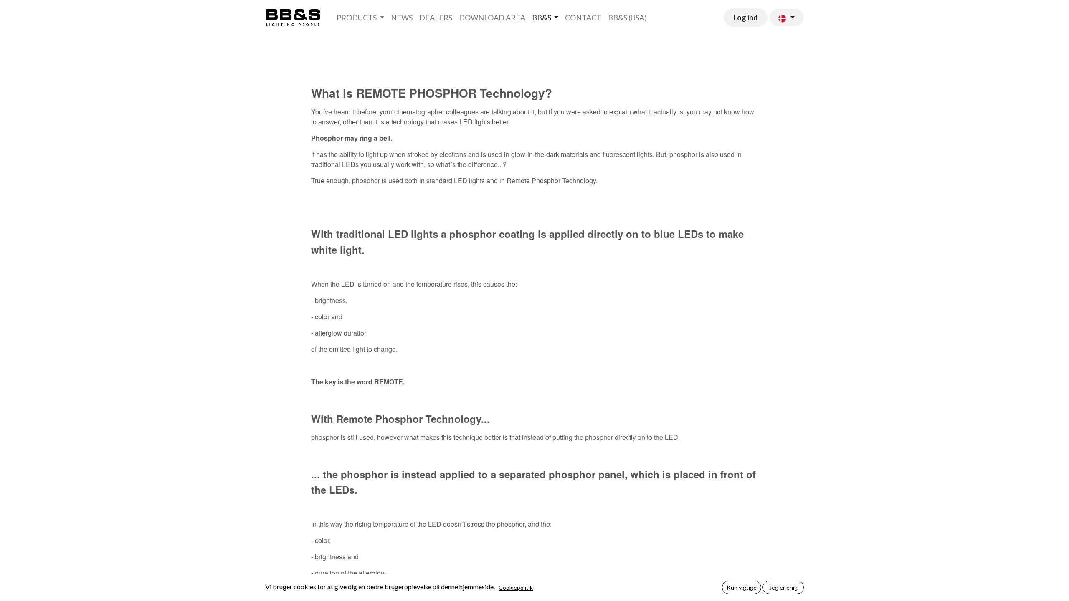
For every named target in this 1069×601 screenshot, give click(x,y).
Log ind (745, 17)
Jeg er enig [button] (783, 587)
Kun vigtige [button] (742, 587)
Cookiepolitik (516, 587)
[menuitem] (360, 18)
